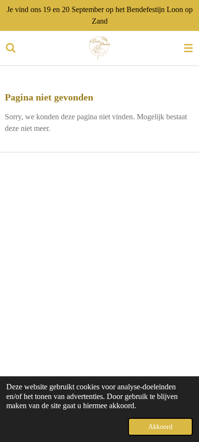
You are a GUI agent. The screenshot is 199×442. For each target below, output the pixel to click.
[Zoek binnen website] (10, 48)
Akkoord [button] (160, 426)
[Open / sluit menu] (188, 48)
